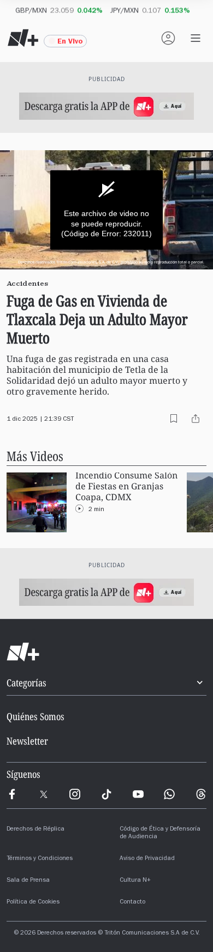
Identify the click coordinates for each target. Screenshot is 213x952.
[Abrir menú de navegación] (195, 38)
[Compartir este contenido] (195, 418)
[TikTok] (106, 794)
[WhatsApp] (169, 794)
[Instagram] (74, 794)
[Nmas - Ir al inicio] (23, 38)
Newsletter (27, 740)
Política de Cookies (33, 902)
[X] (43, 794)
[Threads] (201, 794)
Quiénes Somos (35, 716)
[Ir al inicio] (106, 652)
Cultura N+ (135, 880)
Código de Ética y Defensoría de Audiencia (160, 833)
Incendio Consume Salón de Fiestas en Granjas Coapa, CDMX (126, 486)
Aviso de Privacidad (147, 859)
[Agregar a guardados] (174, 418)
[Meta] (12, 794)
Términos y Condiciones (40, 859)
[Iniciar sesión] (168, 38)
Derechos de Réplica (35, 829)
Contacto (132, 902)
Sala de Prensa (28, 880)
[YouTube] (138, 794)
